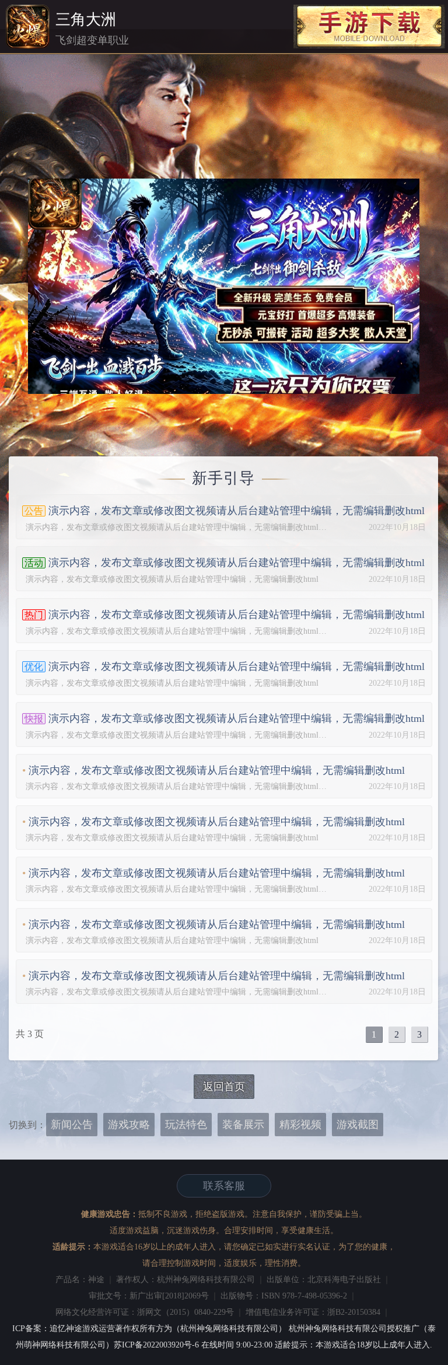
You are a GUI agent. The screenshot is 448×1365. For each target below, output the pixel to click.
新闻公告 (72, 1124)
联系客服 (224, 1186)
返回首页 (224, 1086)
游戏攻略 (129, 1124)
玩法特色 (186, 1124)
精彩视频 (300, 1124)
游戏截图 (358, 1124)
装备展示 (243, 1124)
